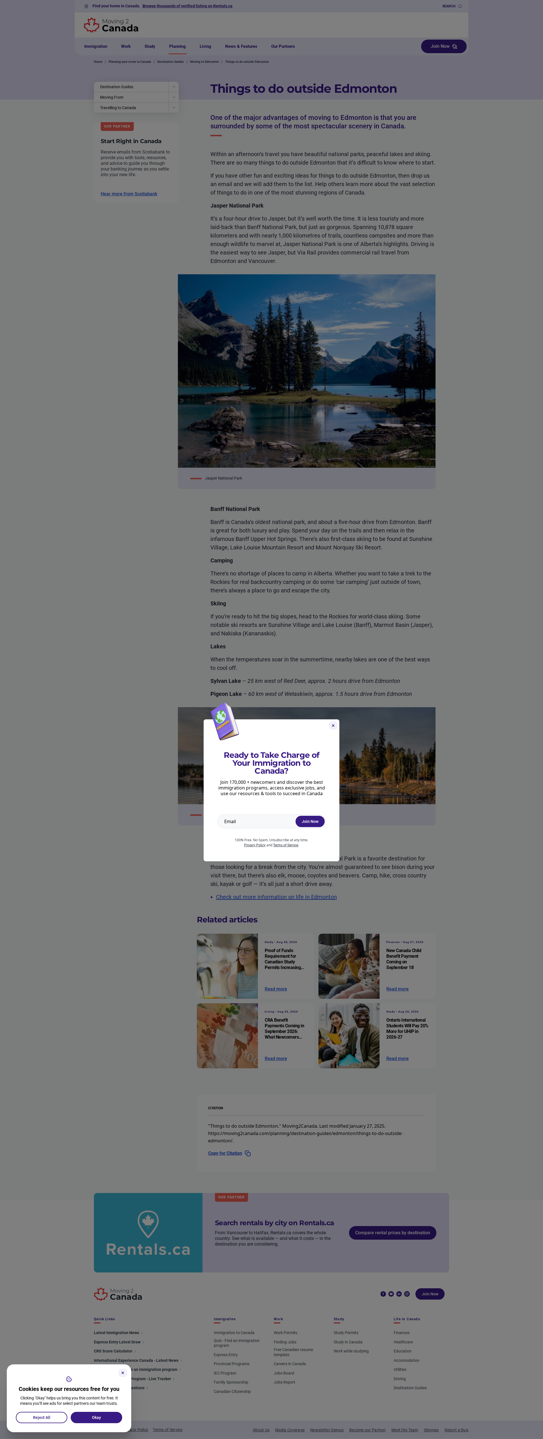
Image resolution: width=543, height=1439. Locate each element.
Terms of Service (285, 845)
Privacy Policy (255, 845)
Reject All (41, 1417)
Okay (96, 1417)
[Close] (123, 1373)
